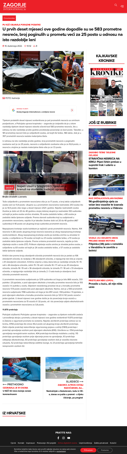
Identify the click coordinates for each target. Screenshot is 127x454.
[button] (122, 6)
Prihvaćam (88, 450)
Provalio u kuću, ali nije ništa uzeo (105, 284)
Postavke (105, 450)
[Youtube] (68, 438)
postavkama (61, 451)
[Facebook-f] (58, 438)
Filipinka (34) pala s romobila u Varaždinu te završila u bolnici (106, 245)
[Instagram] (63, 438)
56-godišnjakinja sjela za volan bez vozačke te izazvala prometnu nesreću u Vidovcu (106, 203)
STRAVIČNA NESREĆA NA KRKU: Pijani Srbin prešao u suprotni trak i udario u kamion (105, 160)
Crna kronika (9, 18)
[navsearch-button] (115, 5)
